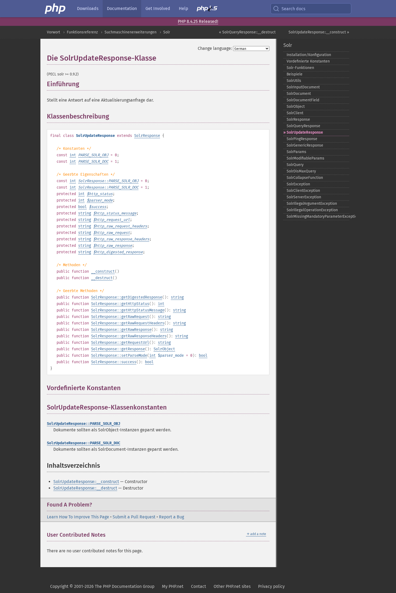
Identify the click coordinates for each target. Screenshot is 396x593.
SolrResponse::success (113, 362)
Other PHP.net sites (232, 586)
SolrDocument (299, 93)
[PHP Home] (55, 8)
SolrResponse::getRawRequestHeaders (127, 323)
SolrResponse (147, 135)
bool (82, 206)
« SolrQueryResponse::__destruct (247, 32)
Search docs (293, 8)
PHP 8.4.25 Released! (198, 21)
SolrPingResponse (302, 139)
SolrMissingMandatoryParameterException (318, 216)
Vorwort (53, 32)
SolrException (298, 184)
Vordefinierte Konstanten (308, 61)
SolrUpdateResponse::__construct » (319, 32)
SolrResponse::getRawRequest (120, 316)
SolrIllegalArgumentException (312, 203)
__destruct (102, 278)
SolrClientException (303, 190)
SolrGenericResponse (305, 145)
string (84, 213)
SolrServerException (304, 197)
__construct (103, 271)
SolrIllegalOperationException (312, 210)
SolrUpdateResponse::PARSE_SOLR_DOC (83, 443)
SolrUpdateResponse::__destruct (85, 488)
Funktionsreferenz (82, 32)
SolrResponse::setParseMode (119, 355)
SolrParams (296, 152)
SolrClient (295, 113)
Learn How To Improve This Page (78, 516)
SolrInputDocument (303, 87)
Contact (198, 586)
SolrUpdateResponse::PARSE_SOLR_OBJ (83, 423)
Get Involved (157, 8)
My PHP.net (172, 586)
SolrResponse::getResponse (118, 349)
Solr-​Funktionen (300, 67)
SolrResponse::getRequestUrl (120, 342)
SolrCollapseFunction (305, 177)
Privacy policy (271, 586)
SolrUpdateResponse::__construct (86, 481)
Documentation (122, 8)
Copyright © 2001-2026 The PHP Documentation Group (102, 586)
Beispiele (295, 74)
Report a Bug (171, 516)
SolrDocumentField (303, 100)
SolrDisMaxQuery (301, 171)
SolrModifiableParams (305, 158)
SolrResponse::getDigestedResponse (126, 297)
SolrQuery (295, 164)
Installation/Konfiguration (309, 55)
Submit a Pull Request (134, 516)
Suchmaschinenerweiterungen (131, 32)
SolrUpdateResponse (305, 132)
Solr (166, 32)
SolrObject (164, 349)
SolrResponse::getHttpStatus (120, 303)
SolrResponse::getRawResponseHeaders (128, 336)
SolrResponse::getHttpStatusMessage (127, 310)
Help (183, 8)
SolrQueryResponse (303, 126)
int (73, 155)
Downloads (87, 8)
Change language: (215, 48)
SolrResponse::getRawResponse (121, 329)
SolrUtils (294, 80)
